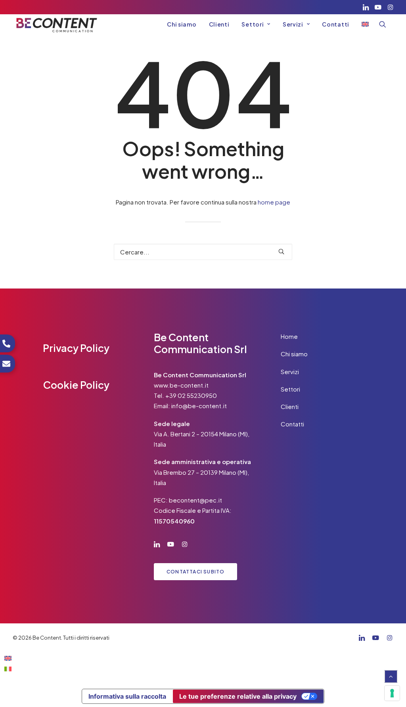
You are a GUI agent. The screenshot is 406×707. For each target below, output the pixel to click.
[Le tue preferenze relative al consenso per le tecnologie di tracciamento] (392, 693)
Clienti (219, 24)
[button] (366, 7)
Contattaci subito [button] (195, 572)
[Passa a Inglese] (362, 24)
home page (274, 202)
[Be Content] (57, 24)
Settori (252, 24)
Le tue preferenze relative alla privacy (238, 696)
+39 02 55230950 (191, 395)
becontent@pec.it (195, 500)
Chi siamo (181, 24)
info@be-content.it (199, 405)
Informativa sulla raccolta (127, 696)
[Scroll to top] (391, 675)
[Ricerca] (203, 252)
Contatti (335, 24)
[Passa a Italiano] (7, 668)
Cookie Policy (76, 384)
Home (289, 336)
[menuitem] (366, 7)
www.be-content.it (181, 385)
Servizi (293, 24)
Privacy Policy (76, 348)
